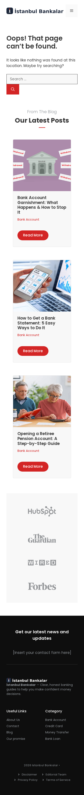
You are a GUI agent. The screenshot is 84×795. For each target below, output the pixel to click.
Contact (12, 726)
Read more (33, 235)
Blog (9, 732)
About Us (13, 720)
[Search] (12, 89)
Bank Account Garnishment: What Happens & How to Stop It (41, 205)
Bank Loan (52, 739)
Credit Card (54, 726)
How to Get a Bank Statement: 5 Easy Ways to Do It (36, 323)
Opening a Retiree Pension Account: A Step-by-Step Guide (38, 438)
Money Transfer (57, 732)
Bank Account (28, 219)
